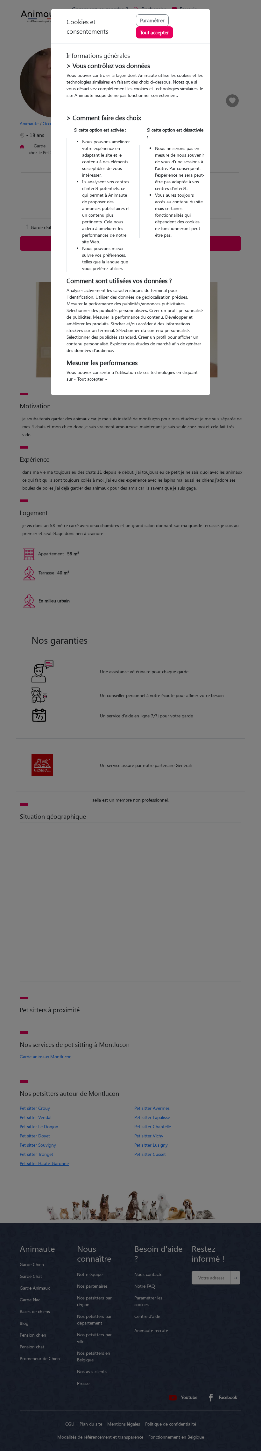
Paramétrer (152, 20)
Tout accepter (154, 32)
